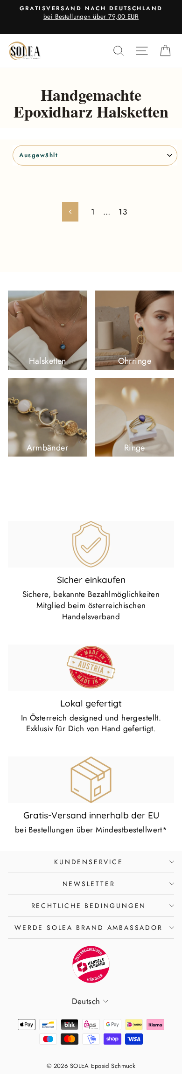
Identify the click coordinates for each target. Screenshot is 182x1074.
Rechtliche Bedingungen (89, 905)
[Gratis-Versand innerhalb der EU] (91, 779)
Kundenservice (88, 861)
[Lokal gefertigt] (91, 667)
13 (123, 211)
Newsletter (89, 883)
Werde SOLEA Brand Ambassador (88, 927)
